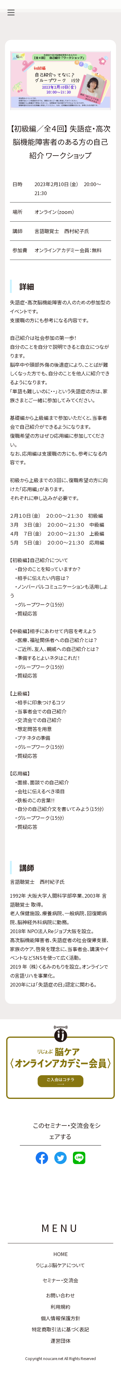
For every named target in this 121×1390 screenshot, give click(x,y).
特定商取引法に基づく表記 (60, 1329)
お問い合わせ (60, 1295)
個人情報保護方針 (60, 1318)
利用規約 (60, 1306)
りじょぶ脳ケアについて (60, 1265)
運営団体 (60, 1340)
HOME (60, 1254)
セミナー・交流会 (60, 1280)
